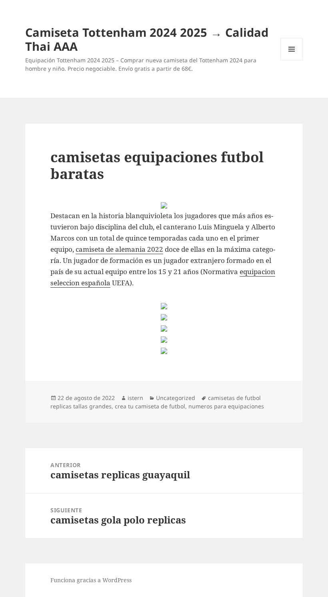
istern (135, 398)
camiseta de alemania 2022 (119, 249)
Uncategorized (175, 398)
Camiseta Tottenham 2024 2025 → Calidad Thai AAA (146, 39)
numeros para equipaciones (226, 406)
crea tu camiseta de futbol (150, 406)
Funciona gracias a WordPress (91, 580)
